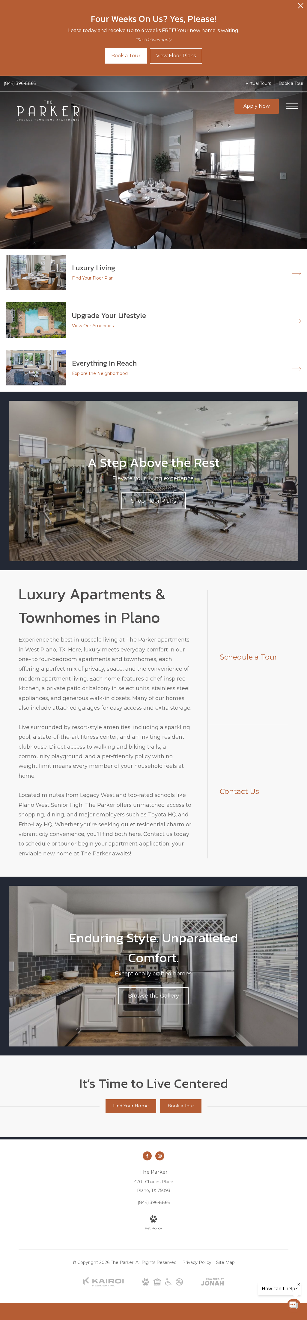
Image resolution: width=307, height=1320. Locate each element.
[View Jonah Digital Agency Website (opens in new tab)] (212, 1283)
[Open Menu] (292, 106)
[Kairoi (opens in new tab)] (103, 1285)
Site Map (225, 1262)
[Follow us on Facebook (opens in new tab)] (147, 1155)
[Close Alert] (300, 7)
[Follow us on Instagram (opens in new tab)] (159, 1155)
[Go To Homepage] (48, 110)
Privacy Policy (196, 1262)
